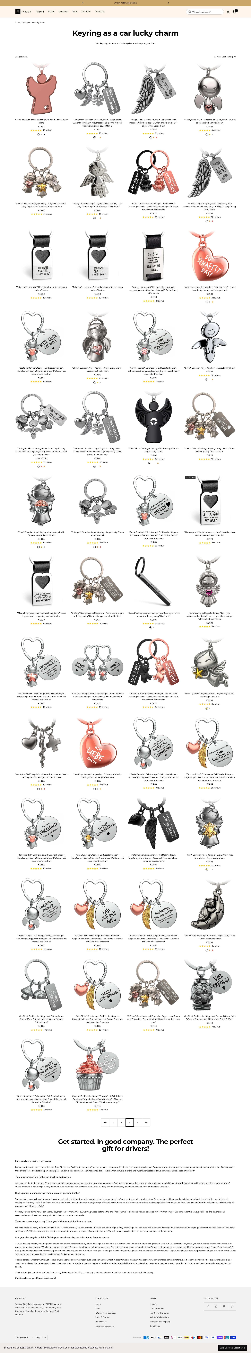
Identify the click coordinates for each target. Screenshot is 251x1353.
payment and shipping (160, 1321)
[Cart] (234, 11)
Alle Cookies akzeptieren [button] (232, 1348)
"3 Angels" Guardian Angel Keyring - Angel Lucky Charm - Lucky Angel (97, 534)
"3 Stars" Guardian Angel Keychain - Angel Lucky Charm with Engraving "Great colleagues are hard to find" (97, 614)
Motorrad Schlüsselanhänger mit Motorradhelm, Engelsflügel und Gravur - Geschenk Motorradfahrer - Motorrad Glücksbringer (154, 858)
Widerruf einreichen (159, 1317)
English (40, 1337)
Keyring (40, 11)
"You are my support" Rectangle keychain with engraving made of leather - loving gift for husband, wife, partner (154, 290)
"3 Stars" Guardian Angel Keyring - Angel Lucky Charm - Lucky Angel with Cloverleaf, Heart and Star (41, 205)
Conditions (155, 1326)
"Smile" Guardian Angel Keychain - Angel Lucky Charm (209, 368)
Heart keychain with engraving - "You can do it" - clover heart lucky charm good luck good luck (210, 289)
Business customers (105, 1326)
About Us (99, 11)
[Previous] (105, 1122)
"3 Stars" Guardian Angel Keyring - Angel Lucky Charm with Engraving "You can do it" (209, 450)
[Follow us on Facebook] (208, 1306)
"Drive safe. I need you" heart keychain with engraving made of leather (97, 289)
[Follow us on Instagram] (216, 1306)
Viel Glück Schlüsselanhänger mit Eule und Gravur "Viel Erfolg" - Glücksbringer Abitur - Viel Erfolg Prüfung (210, 1018)
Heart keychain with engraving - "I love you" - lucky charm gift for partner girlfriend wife (97, 776)
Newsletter (101, 1321)
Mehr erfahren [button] (106, 1347)
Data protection (157, 1308)
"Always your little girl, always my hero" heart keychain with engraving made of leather (209, 534)
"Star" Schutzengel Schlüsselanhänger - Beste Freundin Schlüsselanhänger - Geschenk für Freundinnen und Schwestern (97, 696)
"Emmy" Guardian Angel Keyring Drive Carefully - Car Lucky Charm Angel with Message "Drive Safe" (97, 205)
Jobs (98, 1308)
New (75, 11)
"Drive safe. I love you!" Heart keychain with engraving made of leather (41, 289)
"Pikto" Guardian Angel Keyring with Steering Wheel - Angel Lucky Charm (154, 450)
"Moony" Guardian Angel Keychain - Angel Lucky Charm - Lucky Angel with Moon (209, 937)
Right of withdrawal (159, 1313)
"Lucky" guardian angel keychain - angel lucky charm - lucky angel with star (209, 695)
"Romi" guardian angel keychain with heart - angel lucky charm (41, 121)
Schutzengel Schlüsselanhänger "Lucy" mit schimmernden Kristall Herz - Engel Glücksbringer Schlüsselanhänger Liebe (210, 616)
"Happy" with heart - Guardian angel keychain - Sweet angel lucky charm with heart (209, 121)
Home (17, 23)
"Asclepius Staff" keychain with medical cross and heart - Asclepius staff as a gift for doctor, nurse (41, 776)
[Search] (190, 11)
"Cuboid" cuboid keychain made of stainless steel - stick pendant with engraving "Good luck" (154, 614)
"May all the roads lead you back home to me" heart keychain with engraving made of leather (41, 614)
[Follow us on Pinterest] (224, 1306)
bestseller (63, 11)
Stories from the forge (106, 1313)
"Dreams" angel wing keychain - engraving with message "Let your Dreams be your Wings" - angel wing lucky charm (209, 206)
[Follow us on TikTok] (232, 1306)
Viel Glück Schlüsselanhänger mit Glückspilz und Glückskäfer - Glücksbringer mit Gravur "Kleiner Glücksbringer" (41, 1019)
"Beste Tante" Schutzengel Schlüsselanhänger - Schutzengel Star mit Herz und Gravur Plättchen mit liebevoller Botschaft (41, 371)
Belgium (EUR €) (23, 1337)
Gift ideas (86, 11)
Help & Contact (103, 1317)
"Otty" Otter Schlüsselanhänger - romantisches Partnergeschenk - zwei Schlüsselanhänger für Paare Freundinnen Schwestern (153, 206)
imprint (153, 1304)
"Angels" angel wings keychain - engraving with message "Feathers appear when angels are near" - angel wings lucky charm (153, 122)
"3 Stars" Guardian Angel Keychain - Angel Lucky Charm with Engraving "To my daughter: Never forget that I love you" (153, 1019)
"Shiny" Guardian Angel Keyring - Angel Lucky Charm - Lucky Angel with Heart (97, 369)
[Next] (146, 1122)
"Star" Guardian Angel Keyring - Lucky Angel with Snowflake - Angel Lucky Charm (210, 856)
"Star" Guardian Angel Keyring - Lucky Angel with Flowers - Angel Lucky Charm (41, 534)
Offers (51, 11)
